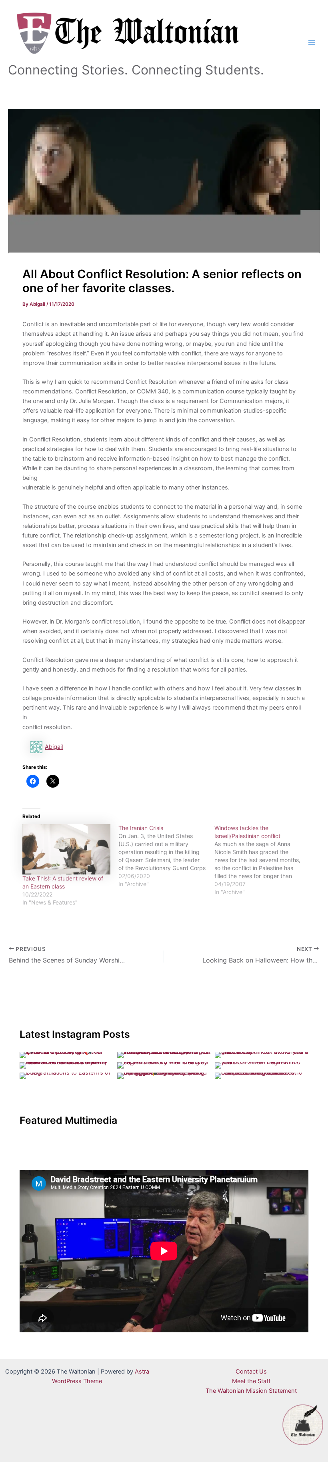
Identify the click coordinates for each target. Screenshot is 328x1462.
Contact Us (251, 1371)
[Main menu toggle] (311, 42)
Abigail (54, 746)
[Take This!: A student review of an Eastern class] (66, 849)
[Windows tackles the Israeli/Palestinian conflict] (262, 860)
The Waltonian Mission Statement (251, 1390)
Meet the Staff (251, 1381)
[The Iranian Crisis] (166, 856)
